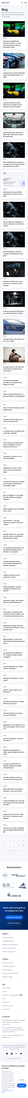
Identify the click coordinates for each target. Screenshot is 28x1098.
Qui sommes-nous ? (8, 963)
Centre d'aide (6, 988)
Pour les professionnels (9, 948)
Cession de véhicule (8, 937)
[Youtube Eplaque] (21, 1053)
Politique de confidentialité (10, 973)
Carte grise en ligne (8, 941)
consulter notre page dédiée (7, 1091)
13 (18, 850)
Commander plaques (14, 923)
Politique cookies (7, 977)
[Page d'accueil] (5, 3)
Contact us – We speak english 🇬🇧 (12, 995)
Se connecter (6, 1009)
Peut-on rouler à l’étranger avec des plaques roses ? (12, 1036)
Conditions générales (8, 966)
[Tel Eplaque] (22, 3)
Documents (5, 1002)
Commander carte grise (14, 917)
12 (14, 850)
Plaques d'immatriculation (10, 944)
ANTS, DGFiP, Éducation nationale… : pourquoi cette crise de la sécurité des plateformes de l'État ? (13, 1030)
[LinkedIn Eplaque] (11, 1053)
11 (9, 850)
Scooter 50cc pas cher (8, 951)
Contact (4, 991)
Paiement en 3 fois (7, 1006)
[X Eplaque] (16, 1053)
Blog (3, 998)
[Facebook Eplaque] (7, 1053)
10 (23, 845)
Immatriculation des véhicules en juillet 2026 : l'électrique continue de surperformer (13, 1022)
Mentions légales (7, 970)
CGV (20, 1058)
